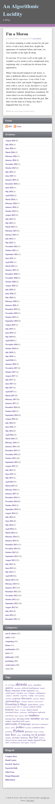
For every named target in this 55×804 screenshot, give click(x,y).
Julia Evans (10, 772)
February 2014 (11, 536)
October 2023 (10, 211)
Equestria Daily (11, 768)
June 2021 (9, 258)
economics (36, 699)
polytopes (28, 728)
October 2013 (10, 552)
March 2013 (10, 580)
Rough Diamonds (12, 776)
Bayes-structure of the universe (20, 690)
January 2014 (10, 540)
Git (18, 707)
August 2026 (10, 140)
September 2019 (11, 321)
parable (27, 721)
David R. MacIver (12, 764)
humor (17, 710)
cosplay (31, 696)
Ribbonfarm (10, 779)
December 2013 (11, 544)
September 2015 (11, 462)
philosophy (9, 657)
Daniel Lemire (10, 760)
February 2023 (11, 230)
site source (30, 800)
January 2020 (10, 305)
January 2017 (10, 403)
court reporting (39, 696)
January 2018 (10, 364)
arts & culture (10, 633)
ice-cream (23, 710)
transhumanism (15, 742)
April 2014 (9, 529)
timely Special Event (37, 740)
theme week (22, 740)
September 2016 (11, 415)
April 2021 (9, 262)
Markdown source (12, 111)
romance (41, 732)
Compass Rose (11, 756)
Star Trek (33, 737)
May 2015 (9, 478)
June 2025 (9, 176)
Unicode (33, 742)
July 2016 (9, 423)
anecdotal (17, 688)
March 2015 (10, 485)
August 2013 (10, 560)
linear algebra (19, 716)
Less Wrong (9, 716)
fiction (7, 645)
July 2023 (9, 219)
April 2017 (9, 391)
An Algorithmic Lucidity (21, 10)
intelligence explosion (36, 712)
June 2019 (9, 332)
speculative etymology (20, 738)
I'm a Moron (17, 34)
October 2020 (10, 281)
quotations (29, 731)
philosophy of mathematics (40, 724)
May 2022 (9, 242)
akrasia (21, 684)
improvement (32, 710)
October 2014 (10, 505)
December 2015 (11, 450)
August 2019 (10, 325)
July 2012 (9, 611)
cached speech (10, 693)
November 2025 (11, 164)
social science (10, 665)
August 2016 (10, 419)
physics (7, 728)
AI (6, 685)
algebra (30, 685)
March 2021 (10, 266)
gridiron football (35, 707)
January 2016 (10, 446)
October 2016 (10, 411)
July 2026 (9, 144)
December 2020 (11, 274)
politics (20, 727)
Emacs (42, 699)
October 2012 (10, 599)
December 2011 (11, 619)
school (19, 735)
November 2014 (11, 501)
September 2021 (11, 254)
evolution (24, 701)
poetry (13, 727)
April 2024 (9, 195)
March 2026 (10, 152)
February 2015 (11, 489)
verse (7, 668)
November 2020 (11, 278)
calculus (19, 693)
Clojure (31, 693)
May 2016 (9, 431)
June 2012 (9, 615)
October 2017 (10, 372)
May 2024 (9, 191)
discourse (26, 698)
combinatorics (41, 693)
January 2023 (10, 234)
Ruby (7, 734)
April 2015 (9, 481)
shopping (8, 738)
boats (37, 691)
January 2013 (10, 587)
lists (26, 716)
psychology (37, 38)
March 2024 (10, 199)
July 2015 (9, 470)
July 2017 (9, 379)
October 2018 (10, 348)
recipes (36, 732)
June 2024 (9, 187)
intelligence (23, 712)
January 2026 (10, 160)
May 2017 (9, 387)
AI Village (11, 685)
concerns (16, 696)
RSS (10, 126)
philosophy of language (18, 723)
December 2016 (11, 407)
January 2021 (10, 270)
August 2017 (10, 376)
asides (7, 637)
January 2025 (10, 179)
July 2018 (9, 352)
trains (7, 742)
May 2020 (9, 297)
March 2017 (10, 395)
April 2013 (9, 576)
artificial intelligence (30, 688)
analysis (9, 687)
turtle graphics (25, 743)
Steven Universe (11, 740)
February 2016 (11, 442)
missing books (10, 719)
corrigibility (23, 696)
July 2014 (9, 517)
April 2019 (9, 340)
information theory (12, 712)
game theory (33, 704)
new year (45, 718)
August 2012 (10, 607)
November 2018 (11, 344)
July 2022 (9, 238)
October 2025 (10, 168)
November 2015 (11, 454)
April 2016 (9, 434)
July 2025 (9, 172)
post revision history (27, 111)
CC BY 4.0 (45, 797)
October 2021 (10, 250)
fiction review (39, 702)
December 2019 (11, 309)
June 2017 (9, 383)
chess (25, 693)
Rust (13, 734)
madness (34, 715)
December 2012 (11, 591)
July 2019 (9, 328)
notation (8, 721)
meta (7, 653)
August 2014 (10, 513)
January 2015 (10, 493)
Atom (19, 126)
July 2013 (9, 564)
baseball (42, 688)
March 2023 (10, 226)
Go (21, 707)
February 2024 (11, 203)
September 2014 (11, 509)
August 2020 (10, 285)
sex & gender (38, 734)
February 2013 (11, 583)
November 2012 (11, 595)
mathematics (10, 649)
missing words (23, 718)
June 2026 (9, 148)
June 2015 (9, 474)
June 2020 (9, 293)
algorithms (37, 685)
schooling (26, 734)
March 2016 (10, 438)
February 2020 (11, 301)
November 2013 (11, 548)
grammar (26, 707)
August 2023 (10, 215)
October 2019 (10, 317)
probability (8, 732)
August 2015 (10, 466)
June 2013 (9, 568)
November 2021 (11, 246)
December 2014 (11, 497)
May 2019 (9, 336)
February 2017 (11, 399)
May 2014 (9, 525)
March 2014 (10, 532)
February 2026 (11, 156)
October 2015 (10, 458)
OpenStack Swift (18, 721)
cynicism (16, 698)
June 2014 (9, 521)
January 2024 (10, 207)
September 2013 (11, 556)
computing (9, 641)
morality (35, 718)
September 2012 (11, 603)
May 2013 (9, 572)
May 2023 (9, 223)
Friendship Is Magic (16, 704)
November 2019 (11, 313)
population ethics (38, 727)
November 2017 (11, 368)
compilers (8, 696)
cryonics (8, 699)
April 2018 (9, 360)
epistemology (12, 701)
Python (18, 731)
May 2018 (9, 356)
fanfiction (31, 702)
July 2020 (9, 289)
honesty (9, 709)
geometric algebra (10, 707)
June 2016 (9, 427)
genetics (41, 705)
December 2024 (11, 183)
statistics (41, 738)
